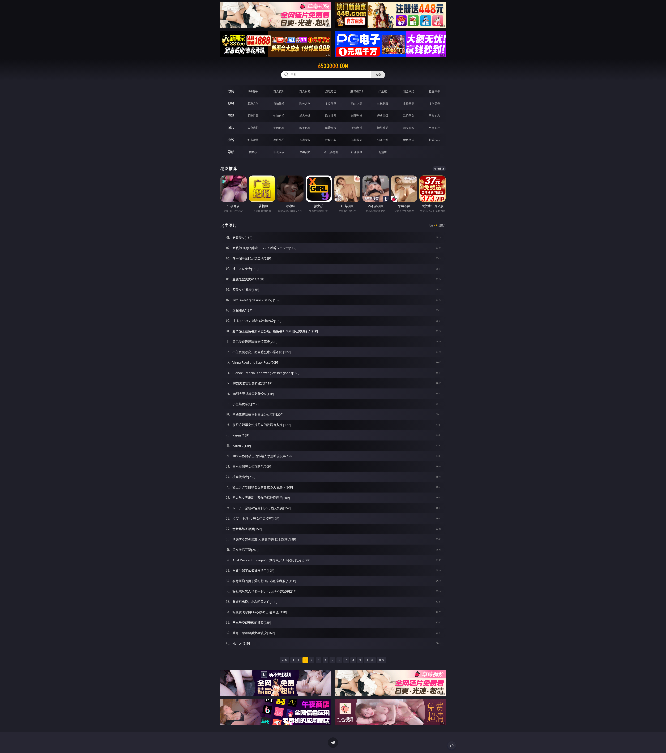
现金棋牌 (408, 91)
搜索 (378, 75)
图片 (231, 127)
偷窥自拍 (253, 128)
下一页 (370, 660)
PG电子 (253, 91)
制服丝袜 (356, 116)
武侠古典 (330, 140)
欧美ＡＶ (304, 103)
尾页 (381, 660)
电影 (231, 115)
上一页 (296, 660)
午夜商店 (278, 152)
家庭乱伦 (278, 140)
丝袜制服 (382, 103)
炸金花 (382, 91)
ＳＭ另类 (434, 103)
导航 (231, 152)
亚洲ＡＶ (253, 103)
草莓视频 (304, 152)
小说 (231, 140)
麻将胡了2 (356, 91)
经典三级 (382, 116)
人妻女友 (304, 140)
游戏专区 (330, 91)
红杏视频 (356, 152)
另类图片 (434, 128)
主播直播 (408, 103)
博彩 (231, 91)
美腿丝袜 (356, 128)
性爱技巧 (434, 140)
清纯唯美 (382, 128)
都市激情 (253, 140)
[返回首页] (451, 745)
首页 (284, 660)
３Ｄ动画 (330, 103)
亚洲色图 (278, 128)
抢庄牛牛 (434, 91)
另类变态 (434, 116)
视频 (231, 103)
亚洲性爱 (253, 116)
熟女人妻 (356, 103)
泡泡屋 (382, 152)
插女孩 (253, 152)
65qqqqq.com (333, 65)
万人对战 (304, 91)
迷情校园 (356, 140)
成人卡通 (304, 116)
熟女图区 (408, 128)
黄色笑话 (408, 140)
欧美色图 (304, 128)
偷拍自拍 (278, 116)
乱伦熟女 (408, 116)
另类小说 (382, 140)
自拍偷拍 (278, 103)
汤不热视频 (331, 152)
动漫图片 (330, 128)
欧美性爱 (330, 116)
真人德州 (278, 91)
